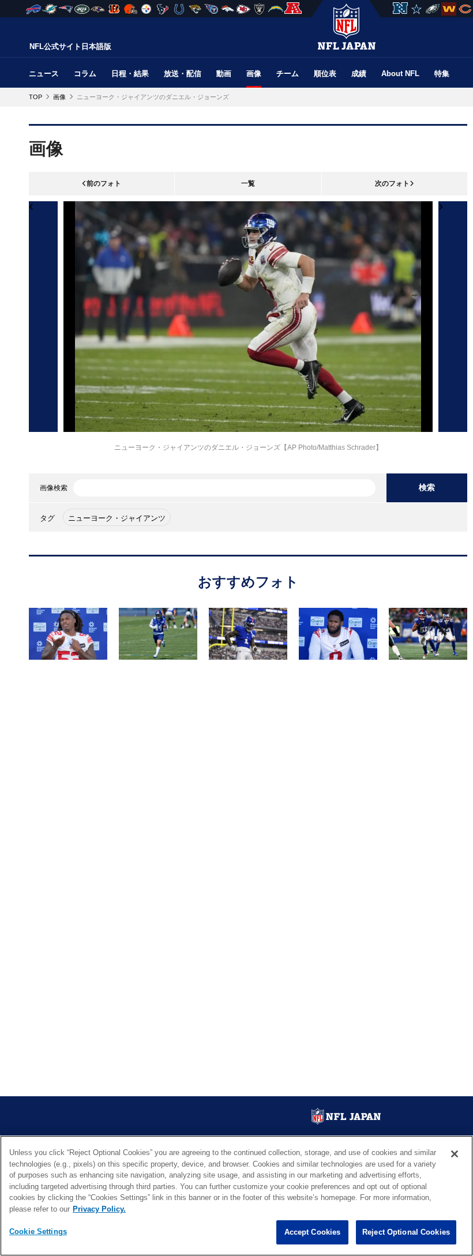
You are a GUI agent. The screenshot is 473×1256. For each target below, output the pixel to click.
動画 (223, 73)
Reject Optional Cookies (406, 1232)
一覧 (248, 183)
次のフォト (392, 183)
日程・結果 (130, 73)
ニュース (44, 73)
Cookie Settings (38, 1231)
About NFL (400, 73)
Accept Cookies (312, 1232)
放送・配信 (182, 73)
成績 (358, 73)
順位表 (325, 73)
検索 (427, 487)
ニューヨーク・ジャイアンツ (117, 518)
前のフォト (104, 183)
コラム (85, 73)
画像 (253, 73)
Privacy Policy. (99, 1209)
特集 (441, 73)
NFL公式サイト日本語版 (70, 46)
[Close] (454, 1154)
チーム (287, 73)
